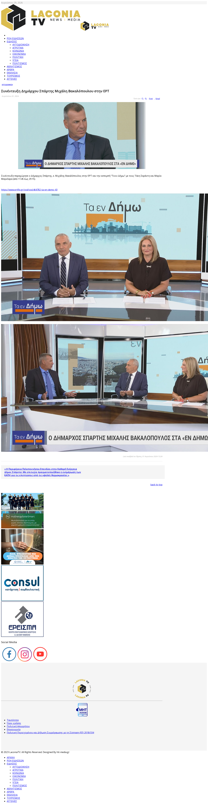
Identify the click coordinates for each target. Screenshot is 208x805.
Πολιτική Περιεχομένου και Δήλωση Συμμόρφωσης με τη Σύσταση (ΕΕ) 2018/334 (50, 732)
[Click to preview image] (81, 168)
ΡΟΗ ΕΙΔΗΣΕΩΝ (15, 38)
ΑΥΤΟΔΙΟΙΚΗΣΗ (20, 44)
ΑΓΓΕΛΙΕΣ (12, 79)
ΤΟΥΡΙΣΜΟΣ (13, 75)
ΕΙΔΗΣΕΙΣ (12, 41)
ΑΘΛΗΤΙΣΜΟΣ (14, 66)
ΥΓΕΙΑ (15, 60)
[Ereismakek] (22, 636)
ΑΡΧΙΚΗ (11, 757)
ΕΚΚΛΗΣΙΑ (12, 72)
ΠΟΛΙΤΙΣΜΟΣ (19, 63)
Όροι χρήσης (14, 723)
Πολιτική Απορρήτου (18, 726)
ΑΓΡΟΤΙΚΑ (17, 47)
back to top (156, 484)
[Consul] (22, 599)
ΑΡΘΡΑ (10, 69)
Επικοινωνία (13, 729)
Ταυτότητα (13, 720)
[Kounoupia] (22, 563)
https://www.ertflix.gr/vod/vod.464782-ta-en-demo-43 (29, 189)
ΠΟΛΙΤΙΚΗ (17, 57)
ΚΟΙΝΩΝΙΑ (18, 50)
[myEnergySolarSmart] (22, 527)
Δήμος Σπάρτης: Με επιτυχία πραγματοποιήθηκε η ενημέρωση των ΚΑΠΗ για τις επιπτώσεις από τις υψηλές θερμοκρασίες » (42, 474)
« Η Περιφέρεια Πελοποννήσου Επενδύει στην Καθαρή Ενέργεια (40, 469)
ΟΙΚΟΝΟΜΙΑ (19, 54)
